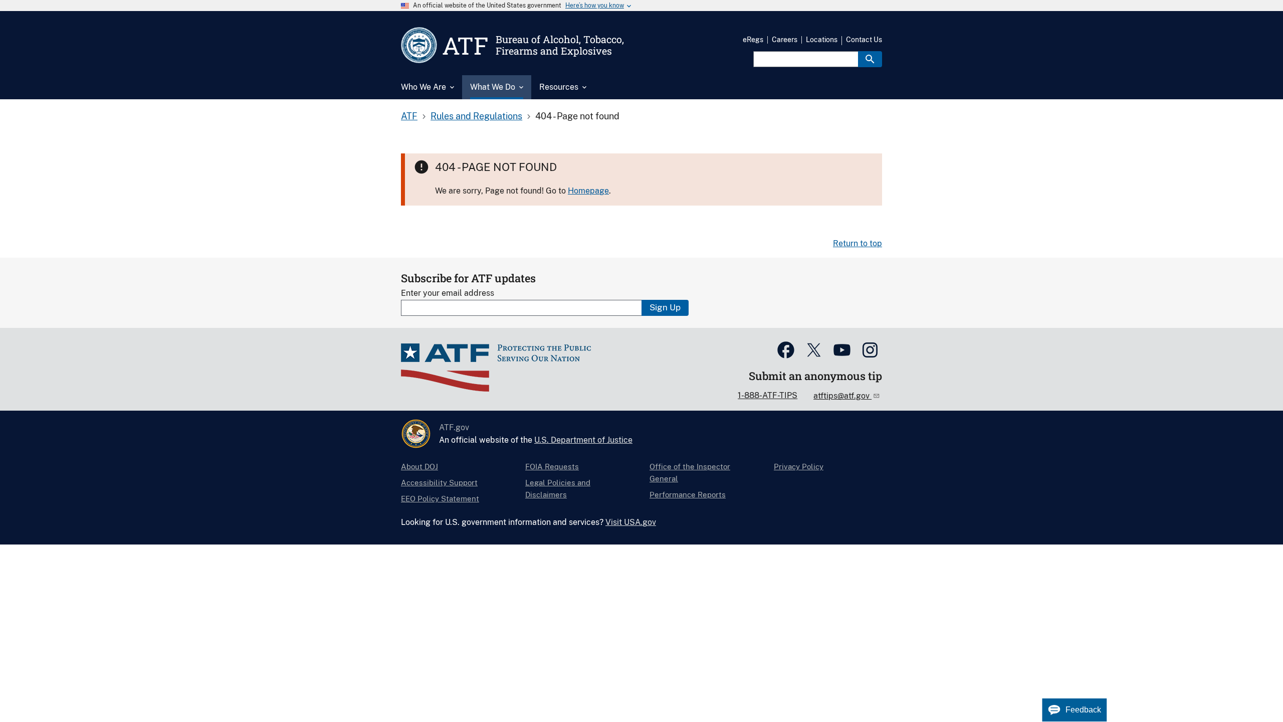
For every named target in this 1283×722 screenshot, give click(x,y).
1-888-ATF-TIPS (767, 395)
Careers (784, 39)
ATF (409, 116)
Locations (821, 39)
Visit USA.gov (630, 522)
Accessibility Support (439, 482)
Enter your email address (447, 293)
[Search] (870, 59)
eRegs (753, 39)
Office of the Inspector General (690, 472)
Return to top (857, 243)
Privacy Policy (798, 466)
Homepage (588, 191)
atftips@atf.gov (842, 396)
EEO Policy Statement (440, 498)
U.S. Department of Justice (583, 440)
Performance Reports (688, 494)
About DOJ (419, 466)
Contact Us (864, 39)
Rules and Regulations (476, 116)
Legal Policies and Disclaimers (557, 488)
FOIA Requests (552, 466)
